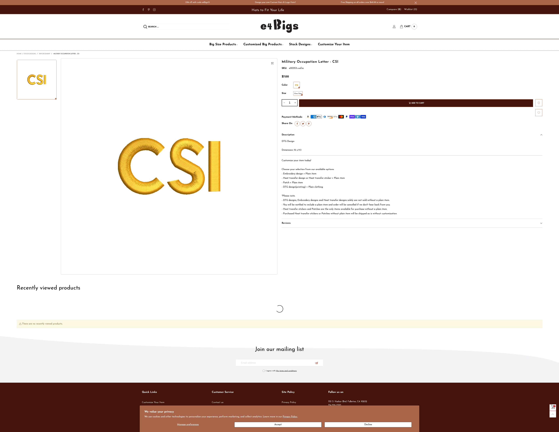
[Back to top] (553, 414)
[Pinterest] (149, 9)
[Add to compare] (538, 102)
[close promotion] (415, 2)
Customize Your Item (334, 44)
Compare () (394, 9)
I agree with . (281, 371)
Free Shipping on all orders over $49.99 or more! (346, 2)
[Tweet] (303, 123)
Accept (278, 424)
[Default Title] (296, 85)
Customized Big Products (262, 44)
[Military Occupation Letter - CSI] (169, 166)
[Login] (396, 26)
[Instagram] (154, 9)
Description (288, 135)
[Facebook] (143, 9)
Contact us (217, 402)
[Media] (272, 63)
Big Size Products (222, 44)
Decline (368, 424)
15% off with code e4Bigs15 (181, 2)
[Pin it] (308, 123)
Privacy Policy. (290, 417)
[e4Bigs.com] (279, 25)
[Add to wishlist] (538, 112)
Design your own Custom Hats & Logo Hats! (259, 2)
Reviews (286, 223)
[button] (284, 103)
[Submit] (145, 27)
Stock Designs (300, 44)
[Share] (297, 123)
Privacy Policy (289, 402)
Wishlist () (410, 9)
